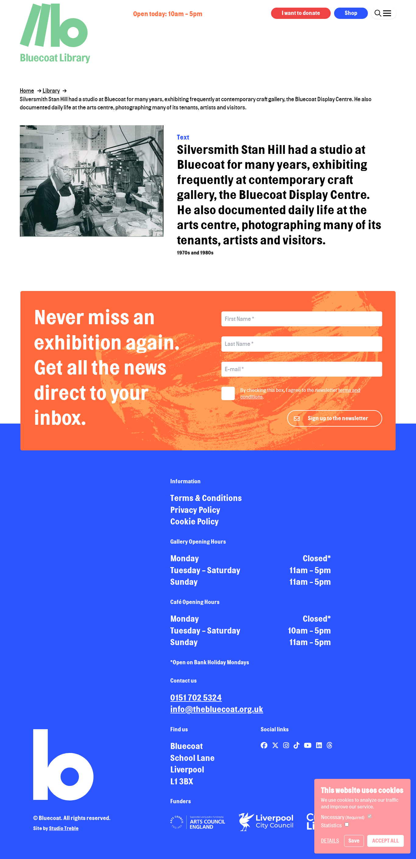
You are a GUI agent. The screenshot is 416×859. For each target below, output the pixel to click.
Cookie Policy (194, 521)
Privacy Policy (195, 510)
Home (27, 90)
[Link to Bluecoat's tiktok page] (297, 745)
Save (353, 840)
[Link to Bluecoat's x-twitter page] (276, 745)
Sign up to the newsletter (338, 418)
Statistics (331, 825)
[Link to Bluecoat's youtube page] (308, 745)
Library (51, 90)
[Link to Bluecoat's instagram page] (286, 745)
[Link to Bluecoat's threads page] (329, 745)
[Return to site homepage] (55, 33)
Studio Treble (64, 828)
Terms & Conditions (206, 498)
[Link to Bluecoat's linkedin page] (319, 745)
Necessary (343, 817)
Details (330, 840)
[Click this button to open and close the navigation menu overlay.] (387, 12)
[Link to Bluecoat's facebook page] (265, 745)
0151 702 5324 (196, 697)
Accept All (385, 840)
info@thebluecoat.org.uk (216, 709)
